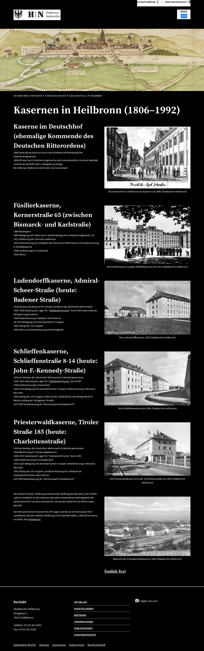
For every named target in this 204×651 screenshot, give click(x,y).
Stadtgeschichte (55, 95)
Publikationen (83, 628)
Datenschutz (76, 645)
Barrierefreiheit (96, 645)
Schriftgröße (146, 2)
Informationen (83, 621)
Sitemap (44, 645)
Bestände (80, 615)
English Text (115, 571)
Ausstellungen (83, 608)
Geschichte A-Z (78, 95)
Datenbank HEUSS (25, 645)
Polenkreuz (34, 519)
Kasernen (96, 95)
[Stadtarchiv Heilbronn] (37, 15)
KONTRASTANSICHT (176, 2)
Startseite (35, 95)
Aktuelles (80, 602)
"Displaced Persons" (59, 381)
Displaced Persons (59, 310)
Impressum (59, 645)
